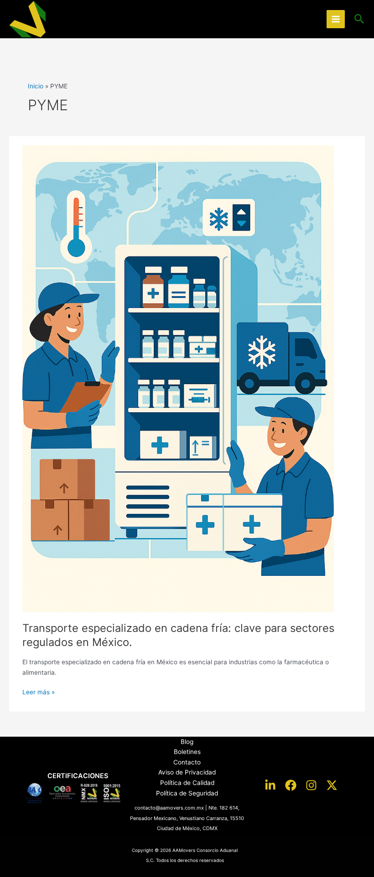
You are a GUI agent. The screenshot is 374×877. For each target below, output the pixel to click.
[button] (359, 19)
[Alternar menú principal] (336, 19)
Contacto (187, 762)
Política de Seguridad (187, 793)
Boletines (187, 751)
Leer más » (38, 691)
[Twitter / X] (332, 785)
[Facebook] (290, 785)
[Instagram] (311, 785)
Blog (187, 741)
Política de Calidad (187, 782)
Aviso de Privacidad (187, 772)
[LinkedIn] (270, 785)
